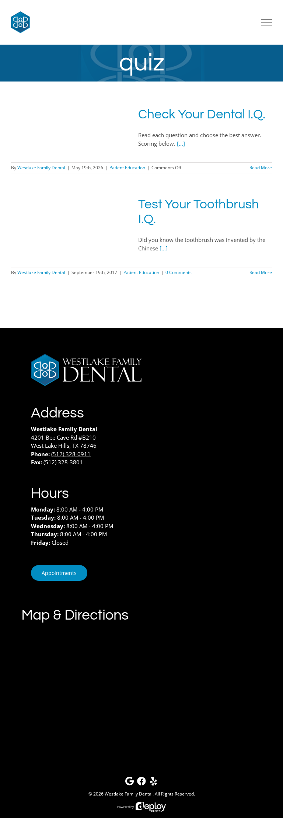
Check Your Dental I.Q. (201, 114)
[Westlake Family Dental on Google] (129, 783)
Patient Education (127, 167)
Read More (260, 167)
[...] (181, 143)
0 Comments (178, 272)
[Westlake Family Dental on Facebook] (141, 783)
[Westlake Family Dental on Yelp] (153, 783)
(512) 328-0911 (71, 454)
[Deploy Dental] (151, 807)
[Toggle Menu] (266, 22)
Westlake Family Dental (41, 167)
